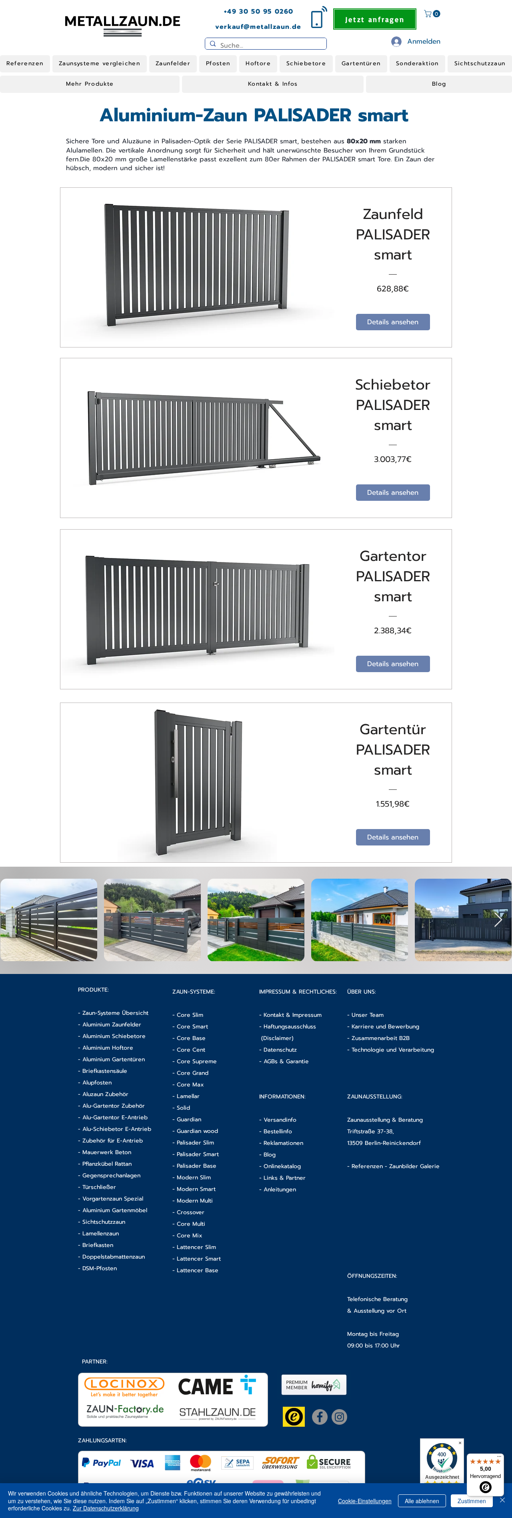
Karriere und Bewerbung (385, 1026)
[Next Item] (498, 920)
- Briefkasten (95, 1245)
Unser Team (368, 1015)
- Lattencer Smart (196, 1259)
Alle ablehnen (422, 1501)
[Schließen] (502, 1501)
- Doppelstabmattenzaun (111, 1257)
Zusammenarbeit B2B (381, 1038)
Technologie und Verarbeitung (393, 1050)
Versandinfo (280, 1120)
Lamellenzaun (100, 1233)
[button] (433, 13)
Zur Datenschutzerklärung (106, 1508)
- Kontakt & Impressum (290, 1015)
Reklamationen (283, 1143)
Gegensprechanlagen (111, 1175)
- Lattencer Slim (195, 1247)
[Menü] (499, 1458)
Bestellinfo (278, 1131)
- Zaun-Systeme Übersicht (113, 1013)
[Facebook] (320, 1417)
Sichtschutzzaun (103, 1222)
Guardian (189, 1119)
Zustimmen (472, 1501)
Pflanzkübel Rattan (107, 1164)
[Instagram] (339, 1417)
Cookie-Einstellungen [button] (365, 1501)
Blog (270, 1155)
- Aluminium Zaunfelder (109, 1024)
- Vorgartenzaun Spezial (110, 1199)
